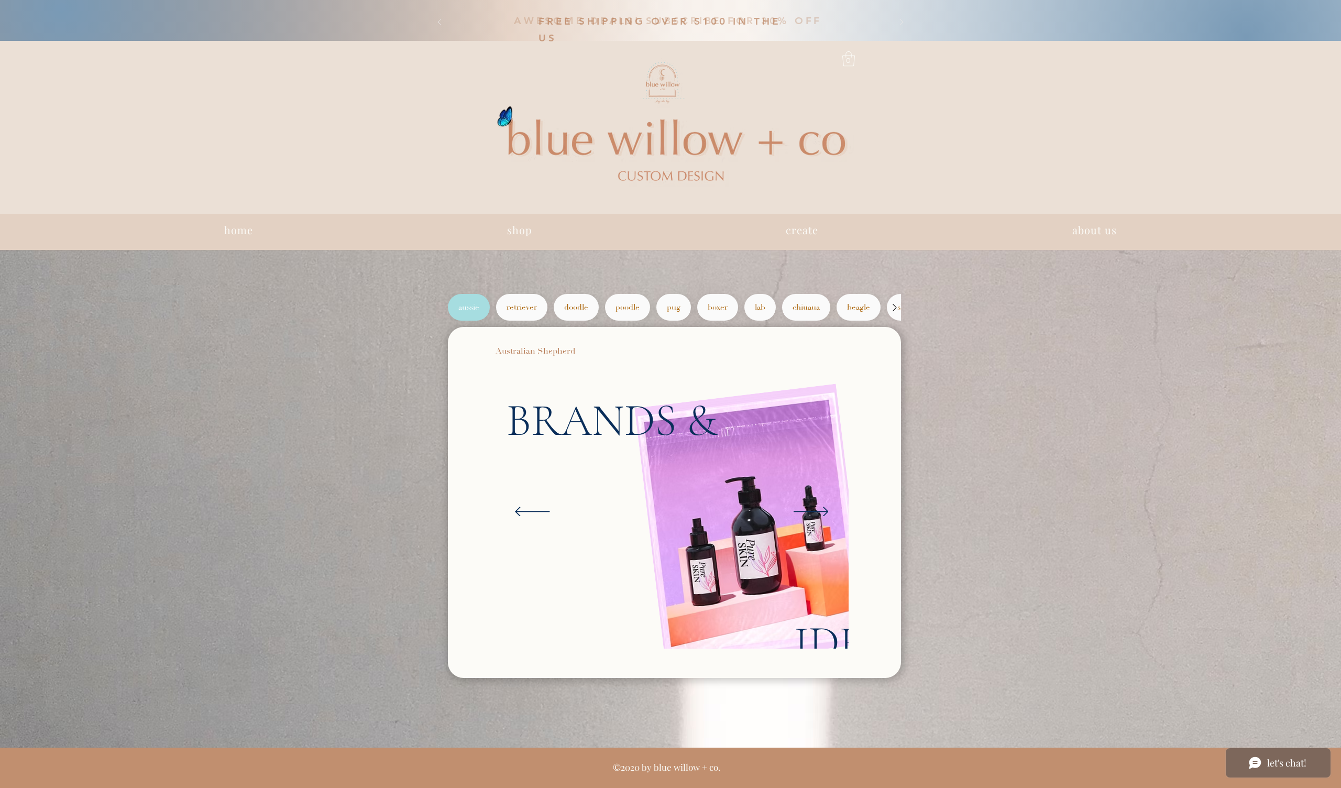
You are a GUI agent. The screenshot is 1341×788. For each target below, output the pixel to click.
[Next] (901, 23)
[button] (668, 20)
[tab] (469, 307)
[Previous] (439, 23)
